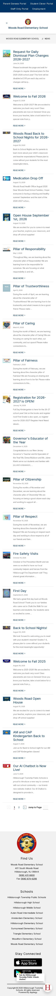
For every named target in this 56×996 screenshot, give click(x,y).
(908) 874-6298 (29, 878)
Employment (38, 9)
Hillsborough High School (27, 902)
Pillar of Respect (25, 516)
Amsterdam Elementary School (26, 918)
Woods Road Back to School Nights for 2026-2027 (31, 137)
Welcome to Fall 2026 (29, 96)
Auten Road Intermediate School (27, 913)
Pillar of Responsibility (29, 249)
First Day (19, 591)
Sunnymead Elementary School (26, 928)
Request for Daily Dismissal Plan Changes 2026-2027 (31, 55)
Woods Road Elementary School (22, 39)
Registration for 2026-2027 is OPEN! (29, 399)
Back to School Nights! (30, 628)
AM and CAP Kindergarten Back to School (29, 736)
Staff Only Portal (19, 9)
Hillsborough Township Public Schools (26, 897)
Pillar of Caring (24, 323)
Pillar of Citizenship (27, 479)
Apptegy (33, 992)
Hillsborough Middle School (27, 907)
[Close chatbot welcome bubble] (17, 974)
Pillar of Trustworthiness (31, 286)
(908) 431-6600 (27, 875)
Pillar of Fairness (25, 360)
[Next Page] (24, 807)
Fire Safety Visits (25, 554)
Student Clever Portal (41, 3)
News (47, 39)
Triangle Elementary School (27, 933)
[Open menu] (6, 23)
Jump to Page (35, 807)
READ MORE (19, 88)
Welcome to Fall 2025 (29, 661)
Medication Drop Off (28, 178)
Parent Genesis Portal (14, 3)
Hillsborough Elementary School (27, 923)
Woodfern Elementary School (26, 939)
